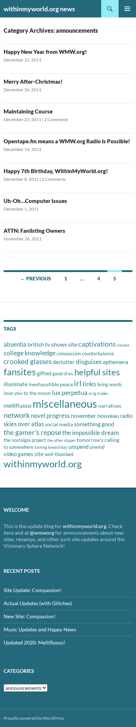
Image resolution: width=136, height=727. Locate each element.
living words (109, 384)
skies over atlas (24, 424)
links (89, 384)
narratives (109, 406)
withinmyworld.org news (39, 9)
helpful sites (97, 372)
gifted (44, 373)
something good (94, 423)
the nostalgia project (25, 440)
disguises (89, 361)
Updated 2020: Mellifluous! (34, 642)
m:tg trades (98, 393)
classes (123, 345)
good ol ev (62, 373)
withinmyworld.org (43, 464)
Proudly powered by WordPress (34, 718)
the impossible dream (90, 432)
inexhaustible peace (51, 384)
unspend (78, 446)
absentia (15, 344)
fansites (20, 372)
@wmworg (42, 533)
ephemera (115, 361)
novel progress (50, 415)
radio (126, 415)
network (17, 415)
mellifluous (18, 405)
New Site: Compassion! (30, 616)
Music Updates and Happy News (40, 629)
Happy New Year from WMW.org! (45, 51)
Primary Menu (127, 8)
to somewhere (18, 447)
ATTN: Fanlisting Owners (34, 230)
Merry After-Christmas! (33, 81)
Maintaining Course (28, 111)
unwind (97, 447)
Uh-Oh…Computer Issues (35, 200)
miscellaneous (65, 403)
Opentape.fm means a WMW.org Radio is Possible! (67, 141)
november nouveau (95, 415)
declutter (64, 362)
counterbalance (98, 353)
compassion (69, 353)
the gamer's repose (32, 432)
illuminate (16, 384)
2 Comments (56, 119)
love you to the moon (27, 393)
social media (59, 424)
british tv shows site (52, 344)
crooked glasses (27, 361)
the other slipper (61, 440)
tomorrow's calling (98, 440)
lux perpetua (69, 392)
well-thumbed (59, 454)
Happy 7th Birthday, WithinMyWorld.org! (56, 171)
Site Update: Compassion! (33, 590)
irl (78, 383)
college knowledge (29, 353)
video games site (24, 454)
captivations (97, 344)
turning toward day (50, 447)
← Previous (35, 278)
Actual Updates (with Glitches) (38, 603)
